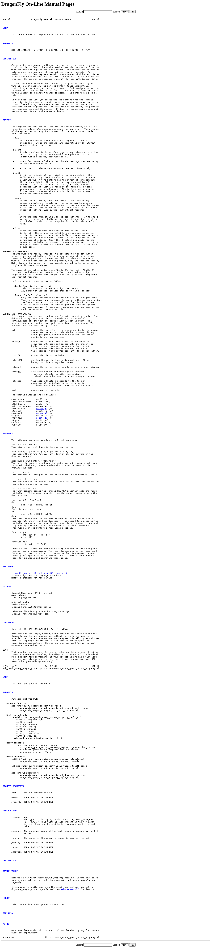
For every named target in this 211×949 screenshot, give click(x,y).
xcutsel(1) (30, 573)
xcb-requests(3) (70, 889)
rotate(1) (41, 408)
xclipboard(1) (47, 573)
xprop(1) (62, 573)
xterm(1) (16, 573)
